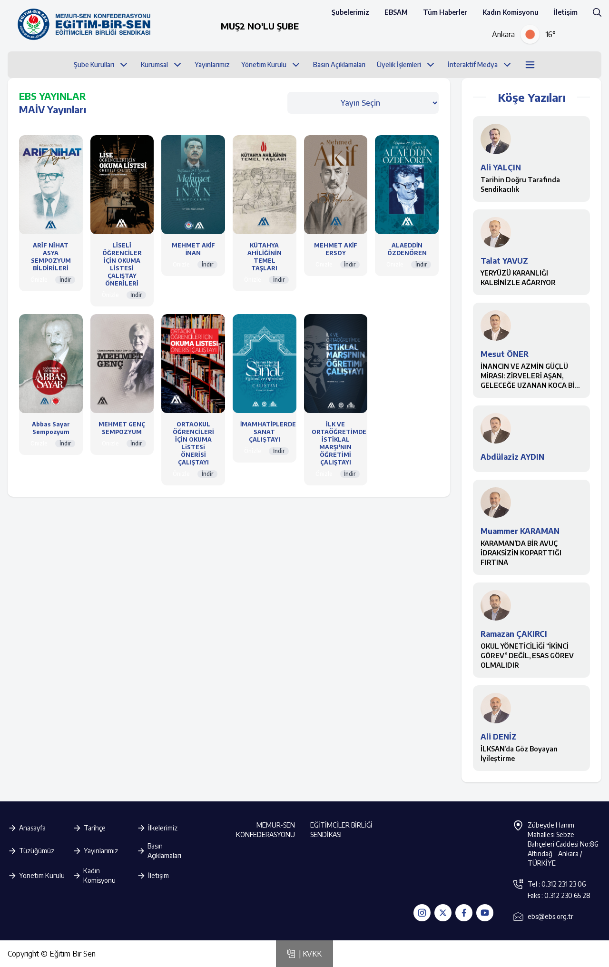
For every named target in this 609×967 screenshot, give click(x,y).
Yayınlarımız (101, 851)
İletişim (566, 12)
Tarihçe (95, 828)
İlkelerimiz (162, 828)
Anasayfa (32, 828)
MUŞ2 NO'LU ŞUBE (260, 25)
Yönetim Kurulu (42, 875)
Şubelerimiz (350, 12)
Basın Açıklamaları (164, 850)
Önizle (39, 279)
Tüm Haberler (445, 12)
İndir (65, 279)
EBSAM (396, 12)
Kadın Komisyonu (510, 12)
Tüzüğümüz (36, 851)
